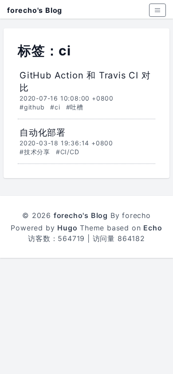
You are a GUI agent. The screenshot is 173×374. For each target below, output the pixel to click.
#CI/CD (67, 152)
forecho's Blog (34, 10)
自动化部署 (43, 132)
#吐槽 (74, 107)
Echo (152, 227)
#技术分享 (35, 152)
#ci (55, 107)
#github (32, 107)
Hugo (67, 227)
